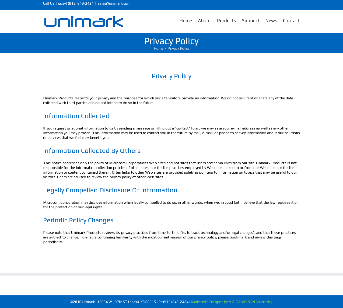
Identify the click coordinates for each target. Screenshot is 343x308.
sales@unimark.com (114, 3)
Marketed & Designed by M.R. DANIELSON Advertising (232, 302)
